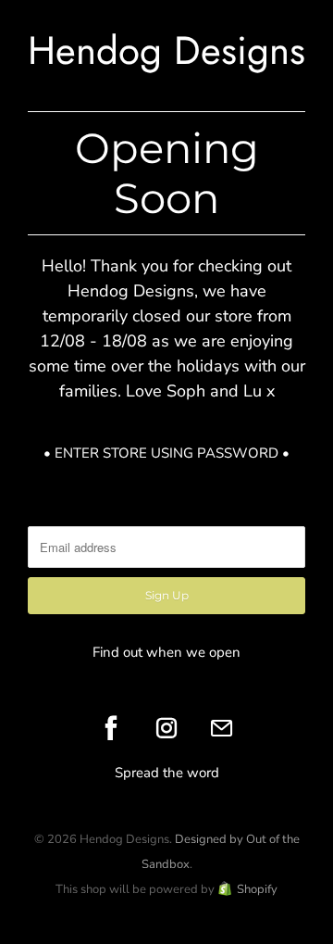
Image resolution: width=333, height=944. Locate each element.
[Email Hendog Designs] (222, 728)
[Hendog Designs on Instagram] (166, 728)
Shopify (257, 889)
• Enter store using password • (166, 453)
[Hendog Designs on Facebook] (111, 728)
